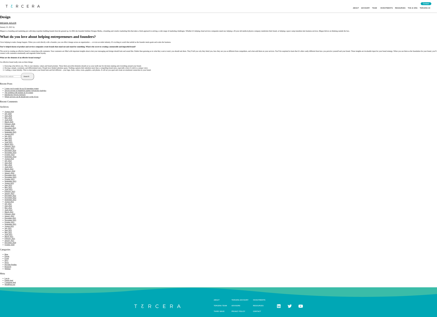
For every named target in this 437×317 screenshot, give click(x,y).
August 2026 (9, 112)
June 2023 (8, 185)
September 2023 (10, 181)
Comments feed (10, 282)
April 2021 (8, 234)
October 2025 (9, 130)
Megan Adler (8, 23)
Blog (6, 254)
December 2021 (10, 218)
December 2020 (10, 243)
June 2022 (8, 206)
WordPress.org (10, 284)
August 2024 (9, 159)
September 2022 (10, 200)
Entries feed (9, 280)
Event (7, 258)
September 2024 (10, 157)
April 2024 (8, 167)
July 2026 (8, 114)
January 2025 (9, 148)
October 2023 (9, 179)
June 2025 (8, 138)
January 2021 (9, 241)
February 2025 (10, 146)
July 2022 (8, 204)
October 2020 (9, 245)
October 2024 (9, 155)
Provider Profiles (11, 265)
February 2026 (10, 124)
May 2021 (8, 232)
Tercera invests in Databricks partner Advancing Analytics (25, 91)
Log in (7, 278)
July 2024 (8, 161)
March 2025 (9, 144)
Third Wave (219, 311)
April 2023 (8, 189)
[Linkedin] (279, 306)
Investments (386, 8)
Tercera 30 (425, 8)
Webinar (8, 269)
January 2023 (9, 193)
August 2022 (9, 202)
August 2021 (9, 226)
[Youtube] (301, 306)
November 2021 (10, 220)
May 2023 (8, 187)
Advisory (365, 8)
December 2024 (10, 151)
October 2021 (9, 222)
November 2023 (10, 177)
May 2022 (8, 208)
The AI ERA (412, 8)
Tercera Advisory (239, 300)
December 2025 (10, 128)
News (7, 263)
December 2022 (10, 196)
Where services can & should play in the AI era (21, 97)
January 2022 (9, 216)
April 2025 (8, 142)
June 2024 (8, 163)
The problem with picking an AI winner (19, 93)
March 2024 (9, 169)
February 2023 (10, 191)
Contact (257, 311)
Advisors (235, 306)
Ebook (7, 256)
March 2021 (9, 236)
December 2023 (10, 175)
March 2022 (9, 212)
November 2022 (10, 198)
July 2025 (8, 136)
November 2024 (10, 153)
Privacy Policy (238, 311)
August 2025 (9, 134)
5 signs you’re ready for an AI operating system (22, 89)
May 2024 (8, 165)
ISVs (6, 260)
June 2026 (8, 116)
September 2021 (10, 224)
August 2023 (9, 183)
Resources (400, 8)
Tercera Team (220, 306)
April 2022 (8, 210)
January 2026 (9, 126)
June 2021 (8, 230)
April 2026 (8, 120)
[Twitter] (290, 306)
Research (8, 267)
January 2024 (9, 173)
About (356, 8)
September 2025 (10, 132)
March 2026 (9, 122)
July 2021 (8, 228)
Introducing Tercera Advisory (15, 95)
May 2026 (8, 118)
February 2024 (10, 171)
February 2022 (10, 214)
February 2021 (10, 239)
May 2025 (8, 140)
